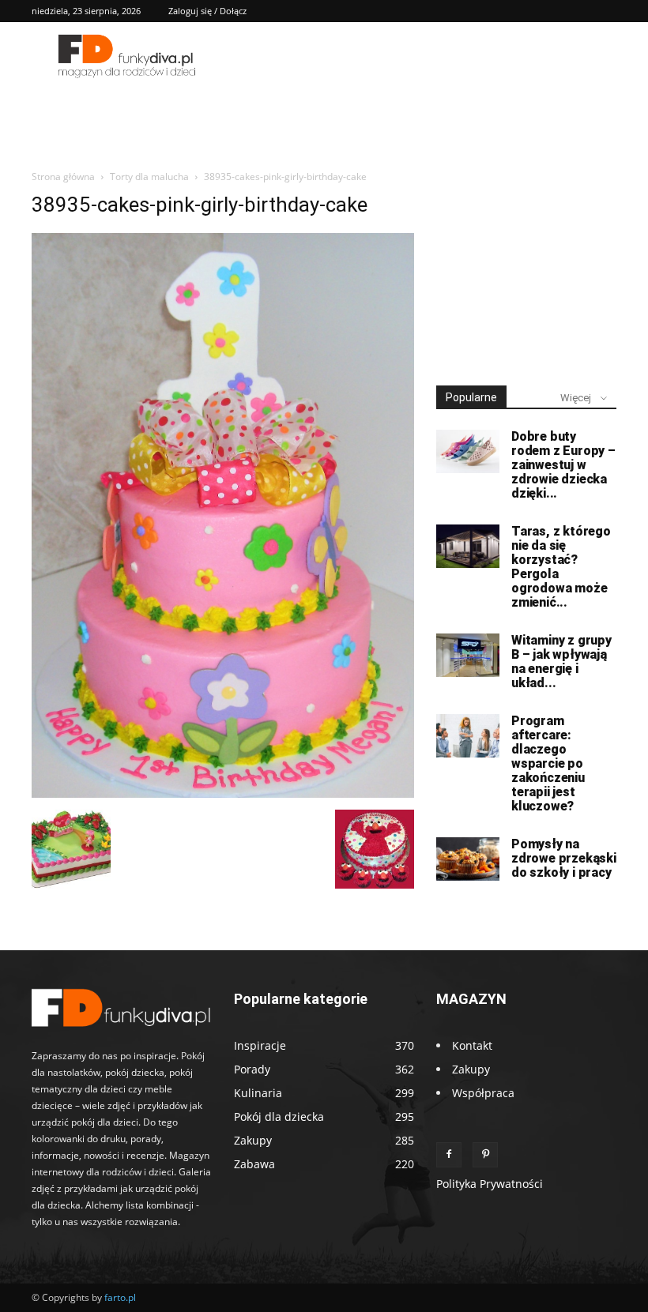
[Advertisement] (526, 272)
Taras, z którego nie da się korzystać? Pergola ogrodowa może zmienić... (561, 567)
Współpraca (483, 1092)
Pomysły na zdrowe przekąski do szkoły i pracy (563, 858)
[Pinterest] (485, 1154)
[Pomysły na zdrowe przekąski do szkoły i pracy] (467, 859)
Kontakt (472, 1045)
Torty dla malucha (149, 176)
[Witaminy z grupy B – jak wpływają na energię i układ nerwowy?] (467, 655)
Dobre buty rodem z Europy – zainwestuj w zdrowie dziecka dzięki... (563, 465)
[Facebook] (449, 1154)
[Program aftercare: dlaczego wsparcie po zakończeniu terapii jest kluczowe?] (467, 736)
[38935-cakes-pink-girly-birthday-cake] (223, 793)
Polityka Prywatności (489, 1183)
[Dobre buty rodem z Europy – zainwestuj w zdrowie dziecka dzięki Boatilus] (467, 451)
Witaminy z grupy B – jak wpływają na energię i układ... (561, 661)
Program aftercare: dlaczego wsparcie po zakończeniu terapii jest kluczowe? (548, 763)
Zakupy (471, 1069)
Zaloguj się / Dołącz (207, 11)
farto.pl (120, 1297)
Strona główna (63, 176)
